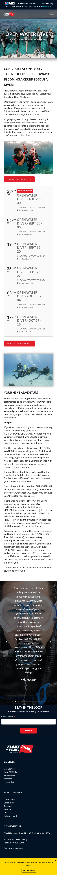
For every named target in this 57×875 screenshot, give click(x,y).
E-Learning (9, 782)
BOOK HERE (29, 870)
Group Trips (9, 799)
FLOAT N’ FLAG (21, 567)
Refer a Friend (10, 816)
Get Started (9, 768)
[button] (6, 642)
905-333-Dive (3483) (17, 839)
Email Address (8, 716)
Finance (7, 809)
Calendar (8, 806)
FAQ (6, 812)
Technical (8, 778)
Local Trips (9, 802)
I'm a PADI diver (11, 772)
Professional (9, 775)
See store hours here (13, 848)
